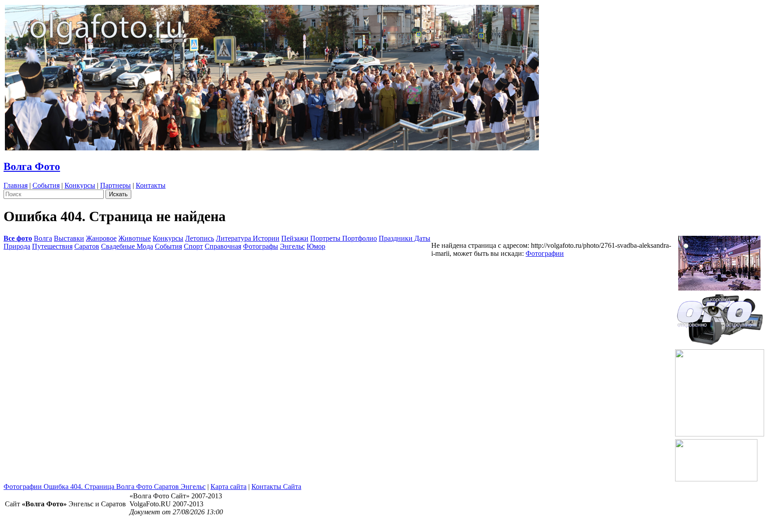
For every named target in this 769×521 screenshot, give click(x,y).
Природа (17, 246)
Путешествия (52, 246)
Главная (16, 185)
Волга (43, 238)
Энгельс (292, 246)
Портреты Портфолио (343, 238)
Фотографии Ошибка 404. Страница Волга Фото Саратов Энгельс (105, 486)
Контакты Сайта (276, 486)
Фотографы (260, 246)
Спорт (193, 246)
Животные (134, 238)
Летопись (199, 238)
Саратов (86, 246)
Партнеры (115, 185)
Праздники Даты (404, 238)
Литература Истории (247, 238)
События (46, 185)
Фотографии (545, 253)
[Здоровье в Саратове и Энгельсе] (719, 260)
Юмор (316, 246)
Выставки (69, 238)
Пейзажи (294, 238)
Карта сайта (228, 486)
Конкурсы (80, 185)
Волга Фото (32, 166)
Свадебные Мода (127, 246)
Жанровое (101, 238)
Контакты (151, 185)
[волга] (719, 316)
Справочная (223, 246)
